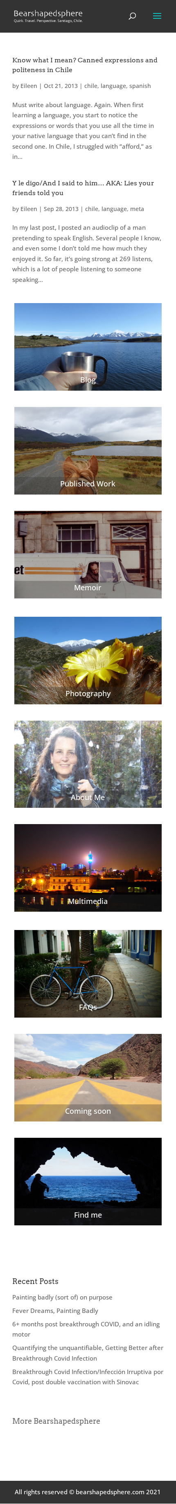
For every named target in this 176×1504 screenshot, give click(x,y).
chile (90, 86)
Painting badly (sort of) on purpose (62, 1297)
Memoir (88, 587)
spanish (140, 86)
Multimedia (88, 901)
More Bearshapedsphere (56, 1421)
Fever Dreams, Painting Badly (55, 1310)
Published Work (87, 483)
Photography (88, 693)
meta (137, 209)
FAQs (88, 1007)
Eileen (28, 86)
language (113, 86)
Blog (88, 380)
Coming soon (88, 1111)
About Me (88, 797)
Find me (88, 1215)
